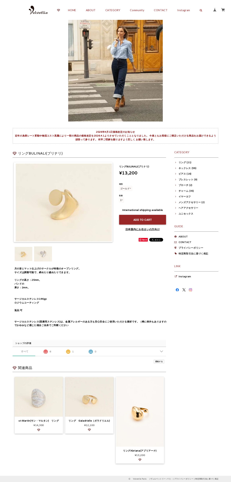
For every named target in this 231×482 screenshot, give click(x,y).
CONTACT (161, 10)
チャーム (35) (186, 190)
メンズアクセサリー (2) (192, 202)
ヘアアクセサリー (188, 207)
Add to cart (142, 220)
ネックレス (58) (187, 168)
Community (137, 10)
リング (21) (185, 162)
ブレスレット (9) (188, 179)
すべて (25, 351)
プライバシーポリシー (191, 247)
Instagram (183, 10)
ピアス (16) (185, 173)
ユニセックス (186, 213)
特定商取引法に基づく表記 (193, 253)
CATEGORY (112, 10)
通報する (159, 361)
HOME (72, 10)
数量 (121, 195)
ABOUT (91, 10)
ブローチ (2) (185, 185)
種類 (121, 184)
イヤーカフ (185, 196)
